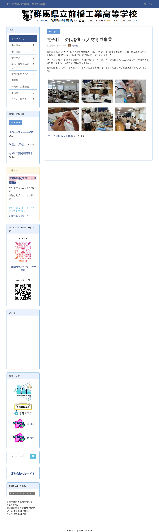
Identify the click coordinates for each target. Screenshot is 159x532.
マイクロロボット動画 (60, 136)
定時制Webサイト (23, 473)
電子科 (74, 45)
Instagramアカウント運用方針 (23, 268)
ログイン (148, 3)
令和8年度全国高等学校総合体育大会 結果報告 (36, 132)
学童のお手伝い (17, 144)
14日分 (14, 122)
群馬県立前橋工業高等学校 (29, 4)
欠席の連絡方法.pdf (18, 215)
